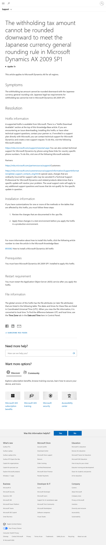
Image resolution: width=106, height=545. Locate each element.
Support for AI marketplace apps (47, 500)
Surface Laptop (7, 451)
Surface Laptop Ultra (9, 455)
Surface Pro (6, 447)
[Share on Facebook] (7, 325)
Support (5, 9)
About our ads (82, 536)
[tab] (14, 372)
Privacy (28, 536)
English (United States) (14, 524)
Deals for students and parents (81, 472)
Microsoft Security (8, 492)
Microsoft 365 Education (79, 459)
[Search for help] (9, 3)
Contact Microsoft (17, 536)
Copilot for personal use (10, 467)
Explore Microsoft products (11, 472)
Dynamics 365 (7, 496)
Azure (39, 488)
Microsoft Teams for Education (81, 455)
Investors (74, 504)
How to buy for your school (80, 463)
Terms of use (38, 536)
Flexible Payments (43, 476)
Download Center (42, 451)
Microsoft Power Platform (11, 504)
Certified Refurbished (44, 467)
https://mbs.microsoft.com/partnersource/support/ (28, 165)
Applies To (11, 66)
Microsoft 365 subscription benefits (11, 406)
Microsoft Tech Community (45, 504)
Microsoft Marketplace (44, 508)
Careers (74, 488)
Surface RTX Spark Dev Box (11, 459)
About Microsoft (77, 492)
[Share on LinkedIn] (12, 325)
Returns (39, 459)
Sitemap (5, 536)
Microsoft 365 (7, 500)
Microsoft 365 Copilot (10, 512)
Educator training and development (83, 467)
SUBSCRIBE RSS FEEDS (17, 333)
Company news (76, 496)
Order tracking (41, 463)
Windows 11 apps (8, 476)
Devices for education (78, 451)
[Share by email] (18, 325)
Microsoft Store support (44, 455)
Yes (60, 433)
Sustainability (76, 517)
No (75, 433)
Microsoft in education (79, 447)
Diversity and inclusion (79, 508)
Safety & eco (61, 536)
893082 (8, 248)
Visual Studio (41, 517)
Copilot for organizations (11, 463)
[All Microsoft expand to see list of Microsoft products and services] (3, 3)
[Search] (73, 353)
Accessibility (76, 512)
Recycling (71, 536)
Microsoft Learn (42, 496)
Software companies (43, 512)
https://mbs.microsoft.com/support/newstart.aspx (27, 147)
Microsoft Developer (43, 492)
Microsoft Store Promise (44, 472)
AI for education (77, 476)
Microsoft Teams (8, 508)
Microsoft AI (7, 488)
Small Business (7, 517)
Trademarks (49, 536)
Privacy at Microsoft (78, 500)
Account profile (42, 447)
